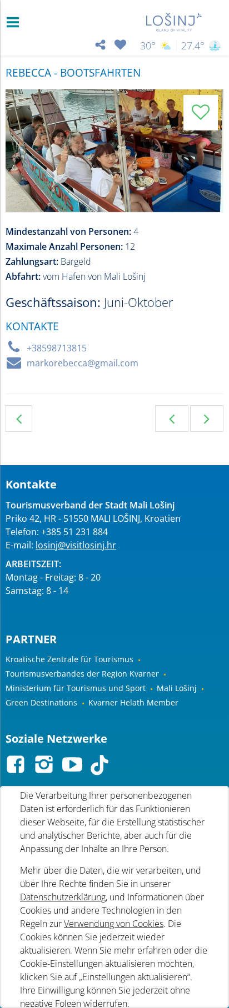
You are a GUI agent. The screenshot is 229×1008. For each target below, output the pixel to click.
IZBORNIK (15, 22)
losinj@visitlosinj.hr (76, 545)
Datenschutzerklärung (63, 897)
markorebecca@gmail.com (82, 363)
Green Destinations (41, 702)
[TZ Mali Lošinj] (174, 22)
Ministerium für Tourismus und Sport (76, 688)
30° (148, 46)
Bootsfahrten (19, 418)
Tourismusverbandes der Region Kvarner (82, 673)
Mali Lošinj (177, 688)
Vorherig (171, 418)
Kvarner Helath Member (133, 702)
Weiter (206, 418)
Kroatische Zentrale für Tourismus (69, 659)
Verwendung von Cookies (113, 924)
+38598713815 (57, 348)
